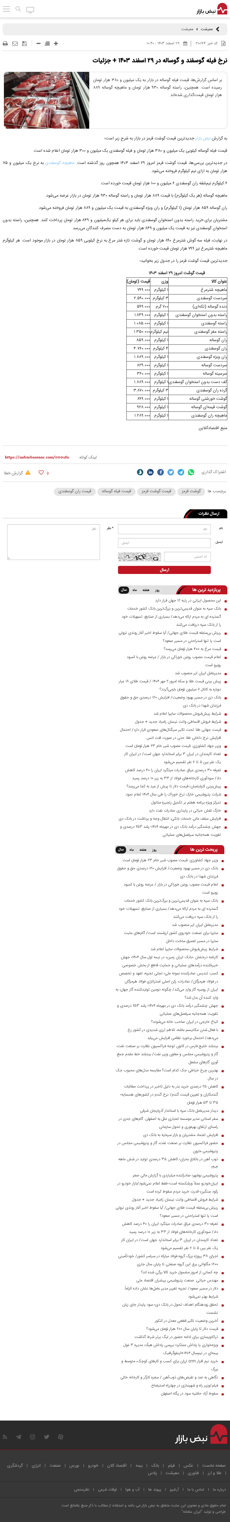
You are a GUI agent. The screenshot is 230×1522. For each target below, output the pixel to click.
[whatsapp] (191, 472)
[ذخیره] (24, 43)
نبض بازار (203, 138)
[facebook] (160, 472)
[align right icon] (47, 43)
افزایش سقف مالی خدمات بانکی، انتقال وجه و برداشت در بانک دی (170, 818)
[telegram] (181, 472)
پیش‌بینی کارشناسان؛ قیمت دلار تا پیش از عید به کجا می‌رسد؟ (174, 786)
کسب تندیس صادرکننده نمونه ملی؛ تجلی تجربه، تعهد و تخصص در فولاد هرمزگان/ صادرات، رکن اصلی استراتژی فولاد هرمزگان (168, 977)
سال (124, 590)
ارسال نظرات (209, 513)
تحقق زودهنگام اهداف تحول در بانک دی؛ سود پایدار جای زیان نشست (170, 1308)
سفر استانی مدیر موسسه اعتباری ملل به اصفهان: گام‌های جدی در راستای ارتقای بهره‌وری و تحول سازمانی (168, 1123)
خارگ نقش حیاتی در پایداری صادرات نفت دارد (185, 810)
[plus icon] (56, 43)
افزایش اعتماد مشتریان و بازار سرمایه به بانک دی (180, 1135)
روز (157, 590)
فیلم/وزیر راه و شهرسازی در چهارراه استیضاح (184, 1385)
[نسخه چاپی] (5, 43)
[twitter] (170, 472)
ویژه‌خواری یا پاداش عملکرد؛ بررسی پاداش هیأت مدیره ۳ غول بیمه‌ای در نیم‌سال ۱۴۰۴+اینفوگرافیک (170, 1349)
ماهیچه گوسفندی (59, 163)
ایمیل (219, 542)
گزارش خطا (14, 473)
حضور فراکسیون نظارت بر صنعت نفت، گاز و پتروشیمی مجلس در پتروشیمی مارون (167, 1147)
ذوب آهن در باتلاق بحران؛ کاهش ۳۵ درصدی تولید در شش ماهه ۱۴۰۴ (168, 1163)
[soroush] (140, 472)
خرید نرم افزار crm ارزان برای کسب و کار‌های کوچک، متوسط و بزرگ (169, 1365)
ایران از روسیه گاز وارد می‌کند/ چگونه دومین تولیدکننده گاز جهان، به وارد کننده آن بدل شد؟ (167, 993)
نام (221, 528)
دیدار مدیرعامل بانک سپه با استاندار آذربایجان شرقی (179, 1111)
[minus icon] (38, 43)
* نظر (110, 528)
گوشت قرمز (191, 491)
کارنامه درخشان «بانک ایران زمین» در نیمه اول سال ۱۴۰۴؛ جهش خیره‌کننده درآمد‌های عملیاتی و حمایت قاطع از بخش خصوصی (169, 961)
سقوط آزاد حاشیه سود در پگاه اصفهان (189, 1393)
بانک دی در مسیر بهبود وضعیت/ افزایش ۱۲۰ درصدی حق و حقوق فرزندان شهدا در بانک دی (170, 701)
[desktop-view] (30, 9)
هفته (146, 590)
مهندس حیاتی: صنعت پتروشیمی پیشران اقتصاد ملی (177, 1280)
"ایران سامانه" (191, 1512)
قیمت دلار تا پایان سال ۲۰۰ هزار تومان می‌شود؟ (182, 1329)
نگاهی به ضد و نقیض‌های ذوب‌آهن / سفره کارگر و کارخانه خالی (169, 1377)
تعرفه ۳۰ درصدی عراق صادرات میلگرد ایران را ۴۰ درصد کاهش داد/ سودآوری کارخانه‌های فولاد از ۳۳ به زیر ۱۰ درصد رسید (173, 774)
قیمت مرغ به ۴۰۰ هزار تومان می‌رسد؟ (192, 649)
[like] (41, 472)
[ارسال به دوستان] (15, 43)
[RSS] (5, 1437)
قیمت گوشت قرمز (156, 491)
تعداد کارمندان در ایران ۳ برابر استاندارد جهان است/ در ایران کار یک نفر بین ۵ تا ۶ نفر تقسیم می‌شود (172, 758)
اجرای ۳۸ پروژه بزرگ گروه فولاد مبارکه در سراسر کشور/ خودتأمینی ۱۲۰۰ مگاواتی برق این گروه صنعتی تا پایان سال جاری (168, 1260)
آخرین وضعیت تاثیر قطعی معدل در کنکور (186, 1321)
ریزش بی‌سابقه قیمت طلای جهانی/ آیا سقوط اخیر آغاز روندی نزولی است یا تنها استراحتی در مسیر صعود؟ (170, 637)
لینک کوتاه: (87, 457)
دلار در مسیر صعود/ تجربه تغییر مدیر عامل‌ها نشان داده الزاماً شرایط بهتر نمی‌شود (171, 1292)
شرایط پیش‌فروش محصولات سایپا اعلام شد (187, 713)
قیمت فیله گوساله (116, 491)
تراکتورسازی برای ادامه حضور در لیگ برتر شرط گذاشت (176, 1337)
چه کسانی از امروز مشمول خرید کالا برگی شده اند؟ (179, 1272)
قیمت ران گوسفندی (74, 491)
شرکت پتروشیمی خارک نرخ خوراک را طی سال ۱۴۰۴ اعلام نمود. (173, 794)
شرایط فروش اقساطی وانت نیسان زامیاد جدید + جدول (178, 722)
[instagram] (32, 1437)
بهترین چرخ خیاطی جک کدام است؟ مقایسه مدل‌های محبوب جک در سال (167, 1074)
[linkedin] (150, 472)
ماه (134, 590)
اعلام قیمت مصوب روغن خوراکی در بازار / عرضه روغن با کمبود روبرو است (174, 661)
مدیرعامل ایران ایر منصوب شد (198, 673)
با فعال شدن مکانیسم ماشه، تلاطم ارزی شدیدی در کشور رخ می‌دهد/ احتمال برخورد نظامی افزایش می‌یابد (173, 1034)
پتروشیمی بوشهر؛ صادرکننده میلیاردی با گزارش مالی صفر (175, 1175)
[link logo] (212, 9)
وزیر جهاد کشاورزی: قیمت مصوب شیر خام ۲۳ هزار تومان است (173, 746)
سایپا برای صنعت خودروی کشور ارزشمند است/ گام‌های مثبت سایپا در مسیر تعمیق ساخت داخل (171, 937)
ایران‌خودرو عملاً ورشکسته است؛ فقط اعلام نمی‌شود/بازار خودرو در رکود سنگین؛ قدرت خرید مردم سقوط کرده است (167, 1187)
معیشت (207, 29)
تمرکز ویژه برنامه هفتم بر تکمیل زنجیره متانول (186, 802)
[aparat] (60, 1437)
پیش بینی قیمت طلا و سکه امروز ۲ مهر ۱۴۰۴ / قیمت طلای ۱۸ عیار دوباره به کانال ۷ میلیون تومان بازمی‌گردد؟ (170, 685)
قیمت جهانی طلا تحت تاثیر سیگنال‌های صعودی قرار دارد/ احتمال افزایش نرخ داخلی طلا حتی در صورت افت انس (170, 734)
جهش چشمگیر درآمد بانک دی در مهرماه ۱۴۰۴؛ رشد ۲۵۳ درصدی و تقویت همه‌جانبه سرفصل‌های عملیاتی (170, 831)
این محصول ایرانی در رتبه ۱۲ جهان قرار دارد (188, 600)
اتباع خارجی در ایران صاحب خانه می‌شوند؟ (184, 1022)
